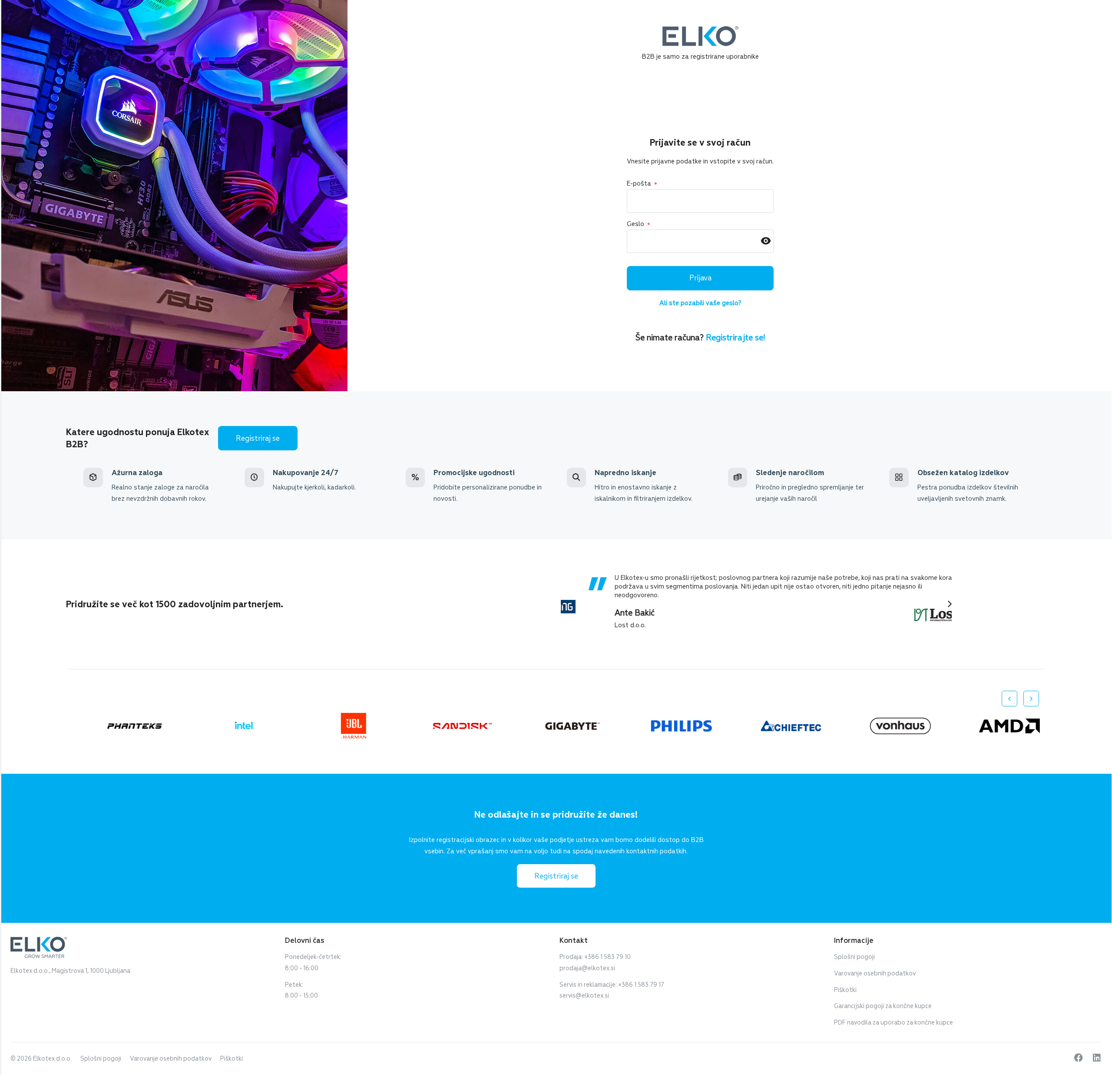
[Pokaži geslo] (766, 241)
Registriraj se (258, 438)
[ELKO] (700, 30)
